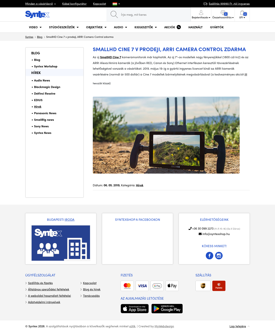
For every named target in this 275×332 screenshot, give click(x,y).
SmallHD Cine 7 (110, 57)
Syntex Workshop (45, 66)
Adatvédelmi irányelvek (44, 302)
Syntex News (42, 133)
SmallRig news (44, 119)
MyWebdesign (164, 326)
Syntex (29, 37)
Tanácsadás (91, 295)
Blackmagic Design (47, 87)
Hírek (36, 72)
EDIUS (38, 100)
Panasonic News (45, 113)
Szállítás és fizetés (40, 283)
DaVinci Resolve (44, 93)
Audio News (42, 80)
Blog (39, 37)
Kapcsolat (99, 3)
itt (246, 74)
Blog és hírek (91, 289)
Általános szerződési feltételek (48, 289)
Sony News (41, 126)
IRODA (69, 219)
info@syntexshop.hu (216, 234)
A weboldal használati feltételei (49, 295)
